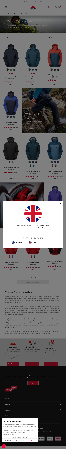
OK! (32, 440)
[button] (4, 446)
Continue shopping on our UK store (32, 228)
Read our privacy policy (8, 434)
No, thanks (8, 440)
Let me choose (20, 440)
